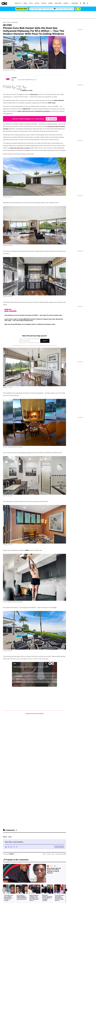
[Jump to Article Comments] (4, 86)
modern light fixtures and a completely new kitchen (33, 111)
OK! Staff (13, 77)
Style (31, 3)
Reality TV (18, 3)
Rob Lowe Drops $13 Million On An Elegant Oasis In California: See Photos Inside (29, 324)
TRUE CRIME (58, 3)
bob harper (15, 22)
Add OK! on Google (27, 90)
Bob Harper (34, 94)
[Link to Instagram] (84, 3)
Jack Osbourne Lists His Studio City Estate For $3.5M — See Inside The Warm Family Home (33, 315)
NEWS (25, 3)
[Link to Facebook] (80, 3)
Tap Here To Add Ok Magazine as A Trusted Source (28, 119)
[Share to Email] (24, 86)
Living (9, 22)
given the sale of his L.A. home (20, 148)
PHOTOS (43, 3)
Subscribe (74, 3)
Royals (37, 3)
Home (4, 22)
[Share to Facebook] (8, 86)
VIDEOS (50, 3)
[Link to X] (87, 3)
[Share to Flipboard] (19, 86)
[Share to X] (14, 86)
